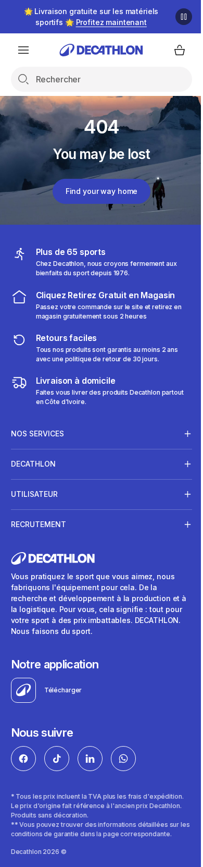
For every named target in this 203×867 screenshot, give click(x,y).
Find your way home (101, 191)
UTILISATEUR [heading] (34, 494)
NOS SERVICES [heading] (37, 433)
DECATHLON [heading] (33, 463)
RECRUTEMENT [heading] (38, 524)
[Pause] (183, 16)
